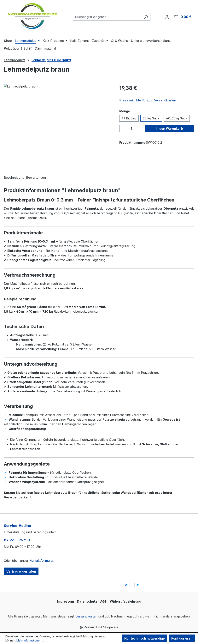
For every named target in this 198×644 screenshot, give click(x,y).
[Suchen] (145, 17)
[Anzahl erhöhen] (139, 128)
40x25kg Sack (176, 118)
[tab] (14, 177)
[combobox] (107, 17)
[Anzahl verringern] (123, 128)
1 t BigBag (129, 118)
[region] (57, 125)
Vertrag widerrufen (21, 571)
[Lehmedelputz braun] (58, 125)
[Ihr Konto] (167, 17)
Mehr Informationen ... (30, 640)
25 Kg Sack (151, 118)
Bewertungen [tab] (36, 177)
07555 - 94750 (17, 540)
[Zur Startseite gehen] (32, 16)
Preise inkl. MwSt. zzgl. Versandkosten (147, 100)
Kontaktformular (41, 561)
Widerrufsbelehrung (125, 601)
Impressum (65, 601)
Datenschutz (87, 601)
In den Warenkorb (169, 128)
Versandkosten (86, 616)
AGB (103, 601)
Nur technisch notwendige (144, 638)
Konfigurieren (181, 638)
